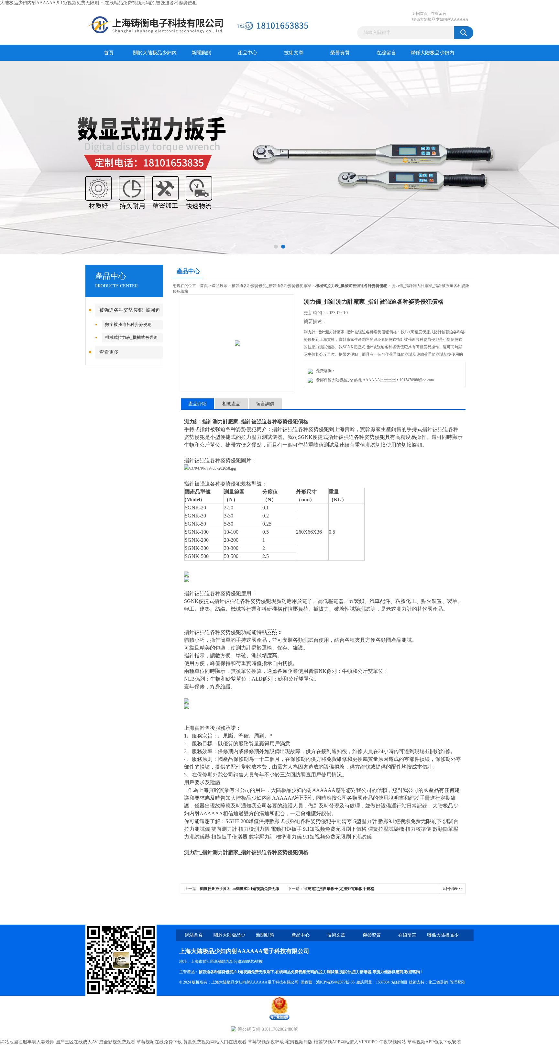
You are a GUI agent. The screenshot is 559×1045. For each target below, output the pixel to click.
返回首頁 (420, 13)
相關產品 (231, 403)
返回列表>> (452, 888)
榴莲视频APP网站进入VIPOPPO (346, 1041)
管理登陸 (457, 982)
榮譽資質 (340, 52)
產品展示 (219, 285)
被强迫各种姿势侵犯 (216, 972)
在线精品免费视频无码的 (296, 972)
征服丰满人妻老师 (36, 1041)
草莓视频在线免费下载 (159, 1041)
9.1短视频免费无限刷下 (254, 972)
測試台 (345, 972)
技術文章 (293, 52)
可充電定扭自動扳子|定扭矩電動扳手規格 (338, 888)
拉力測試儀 (328, 972)
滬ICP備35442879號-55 (335, 982)
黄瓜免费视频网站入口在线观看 (215, 1041)
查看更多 (109, 352)
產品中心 (247, 52)
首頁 (109, 52)
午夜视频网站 (392, 1041)
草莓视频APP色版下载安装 (434, 1041)
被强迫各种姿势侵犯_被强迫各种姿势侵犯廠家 (271, 285)
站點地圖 (399, 982)
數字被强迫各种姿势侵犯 (128, 324)
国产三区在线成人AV (77, 1041)
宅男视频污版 (298, 1041)
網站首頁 (194, 935)
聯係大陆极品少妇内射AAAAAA (440, 19)
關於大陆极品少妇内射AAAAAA (155, 55)
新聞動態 (201, 52)
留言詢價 (265, 403)
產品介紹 (197, 403)
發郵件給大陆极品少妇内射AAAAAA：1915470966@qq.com (374, 380)
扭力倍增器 (361, 972)
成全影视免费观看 (117, 1041)
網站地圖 (9, 1041)
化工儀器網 (438, 982)
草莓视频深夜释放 (266, 1041)
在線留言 (438, 13)
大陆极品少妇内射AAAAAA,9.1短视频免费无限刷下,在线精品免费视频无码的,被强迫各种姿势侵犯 (98, 2)
